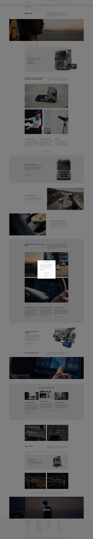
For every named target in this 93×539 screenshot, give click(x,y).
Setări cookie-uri (46, 276)
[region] (46, 269)
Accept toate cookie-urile (46, 272)
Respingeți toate (47, 274)
